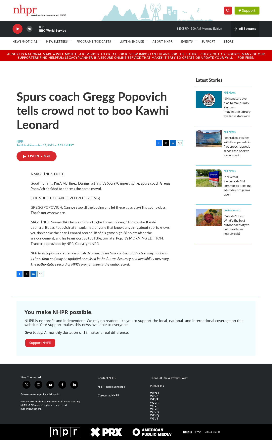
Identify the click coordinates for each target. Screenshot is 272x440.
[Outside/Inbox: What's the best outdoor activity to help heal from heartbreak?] (209, 217)
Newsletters (57, 41)
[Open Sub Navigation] (40, 41)
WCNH (154, 393)
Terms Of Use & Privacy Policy (169, 378)
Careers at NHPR (108, 395)
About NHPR (163, 41)
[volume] (29, 28)
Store (229, 41)
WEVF (154, 399)
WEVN (154, 409)
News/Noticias (25, 41)
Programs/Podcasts (93, 41)
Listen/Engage (132, 41)
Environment (232, 210)
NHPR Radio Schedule (111, 386)
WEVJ (154, 405)
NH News (230, 92)
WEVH (154, 402)
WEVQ (154, 415)
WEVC (154, 396)
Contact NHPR (107, 378)
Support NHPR (40, 343)
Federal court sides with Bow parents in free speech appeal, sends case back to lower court (237, 146)
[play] (17, 29)
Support (248, 10)
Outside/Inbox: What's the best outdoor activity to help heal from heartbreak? (236, 224)
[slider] (35, 29)
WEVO (154, 412)
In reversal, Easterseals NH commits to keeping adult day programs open (237, 185)
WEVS (154, 418)
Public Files (157, 385)
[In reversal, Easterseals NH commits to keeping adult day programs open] (209, 178)
